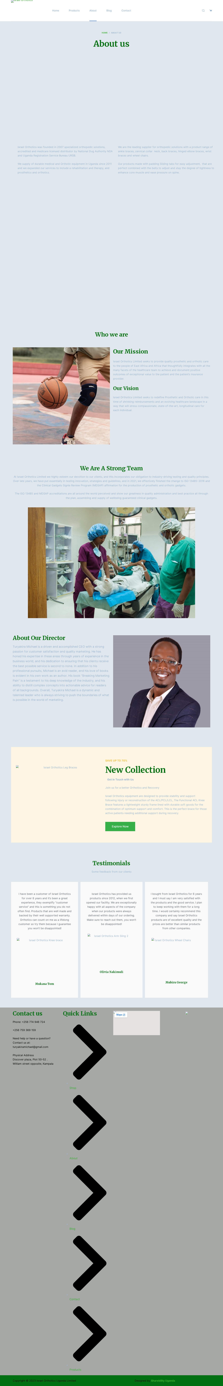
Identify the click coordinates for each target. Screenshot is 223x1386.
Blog (109, 10)
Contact (126, 10)
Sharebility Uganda (163, 1380)
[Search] (203, 10)
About (93, 10)
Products (74, 10)
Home (55, 10)
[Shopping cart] (210, 10)
